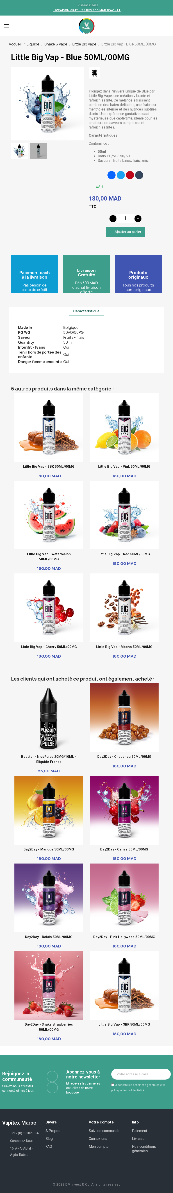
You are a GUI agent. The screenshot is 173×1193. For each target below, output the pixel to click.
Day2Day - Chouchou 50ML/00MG (124, 757)
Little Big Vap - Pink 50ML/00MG (124, 467)
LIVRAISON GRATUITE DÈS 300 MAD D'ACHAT (87, 10)
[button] (13, 26)
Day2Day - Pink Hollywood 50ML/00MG (124, 937)
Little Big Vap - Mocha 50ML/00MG (124, 647)
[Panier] (166, 26)
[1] (165, 1074)
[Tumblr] (139, 175)
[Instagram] (52, 1087)
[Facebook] (111, 175)
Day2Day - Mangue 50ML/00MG (48, 849)
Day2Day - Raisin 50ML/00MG (49, 937)
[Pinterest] (130, 175)
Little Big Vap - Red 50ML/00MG (124, 554)
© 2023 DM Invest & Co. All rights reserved (87, 1184)
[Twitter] (121, 175)
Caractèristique (86, 311)
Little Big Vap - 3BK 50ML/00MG (49, 467)
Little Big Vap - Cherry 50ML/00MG (49, 647)
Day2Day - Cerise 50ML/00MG (124, 849)
